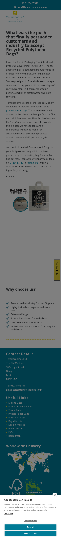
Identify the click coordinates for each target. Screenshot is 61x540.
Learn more (8, 513)
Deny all (30, 527)
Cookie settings (30, 521)
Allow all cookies (30, 533)
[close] (54, 495)
